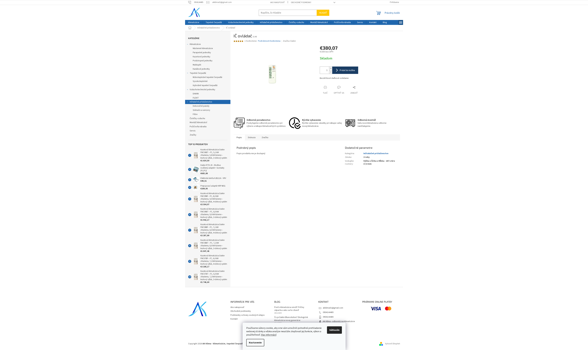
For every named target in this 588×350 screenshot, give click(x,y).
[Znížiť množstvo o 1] (330, 72)
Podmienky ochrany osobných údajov (247, 315)
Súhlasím (334, 330)
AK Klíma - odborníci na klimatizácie (339, 321)
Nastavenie (255, 342)
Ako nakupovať (277, 2)
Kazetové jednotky (201, 56)
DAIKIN (196, 93)
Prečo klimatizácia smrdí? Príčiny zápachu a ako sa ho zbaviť (289, 309)
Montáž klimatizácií (198, 122)
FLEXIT (196, 97)
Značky (193, 134)
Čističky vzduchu (197, 118)
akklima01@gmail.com (333, 307)
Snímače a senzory (201, 110)
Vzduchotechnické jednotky (202, 89)
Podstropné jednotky (202, 60)
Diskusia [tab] (251, 137)
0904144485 (328, 312)
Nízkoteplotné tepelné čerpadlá (207, 77)
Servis (193, 130)
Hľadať (323, 12)
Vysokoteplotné (200, 81)
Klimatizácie (195, 44)
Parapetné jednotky (202, 52)
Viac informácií (268, 334)
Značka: (289, 41)
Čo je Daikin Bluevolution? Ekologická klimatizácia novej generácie (291, 319)
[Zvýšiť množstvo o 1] (330, 68)
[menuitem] (193, 22)
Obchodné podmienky (301, 2)
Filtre (195, 114)
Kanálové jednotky (201, 69)
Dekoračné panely (201, 106)
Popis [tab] (239, 137)
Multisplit (197, 64)
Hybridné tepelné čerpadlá (205, 85)
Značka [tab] (265, 137)
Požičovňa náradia (198, 126)
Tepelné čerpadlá (198, 73)
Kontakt (234, 319)
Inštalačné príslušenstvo (201, 101)
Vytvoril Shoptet (392, 343)
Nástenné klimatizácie (203, 48)
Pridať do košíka (347, 70)
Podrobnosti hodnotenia (269, 41)
